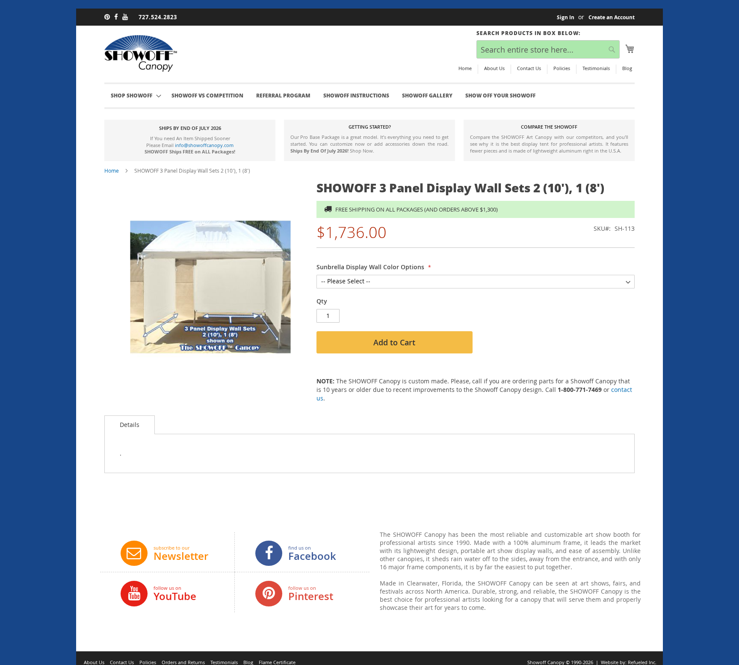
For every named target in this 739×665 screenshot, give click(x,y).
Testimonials (596, 68)
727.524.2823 (158, 17)
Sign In (565, 17)
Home (465, 68)
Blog (627, 68)
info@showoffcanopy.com (204, 145)
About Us (494, 68)
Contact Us (529, 68)
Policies (561, 68)
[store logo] (140, 53)
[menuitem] (207, 95)
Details (129, 425)
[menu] (369, 95)
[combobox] (548, 49)
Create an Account (611, 17)
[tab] (129, 424)
